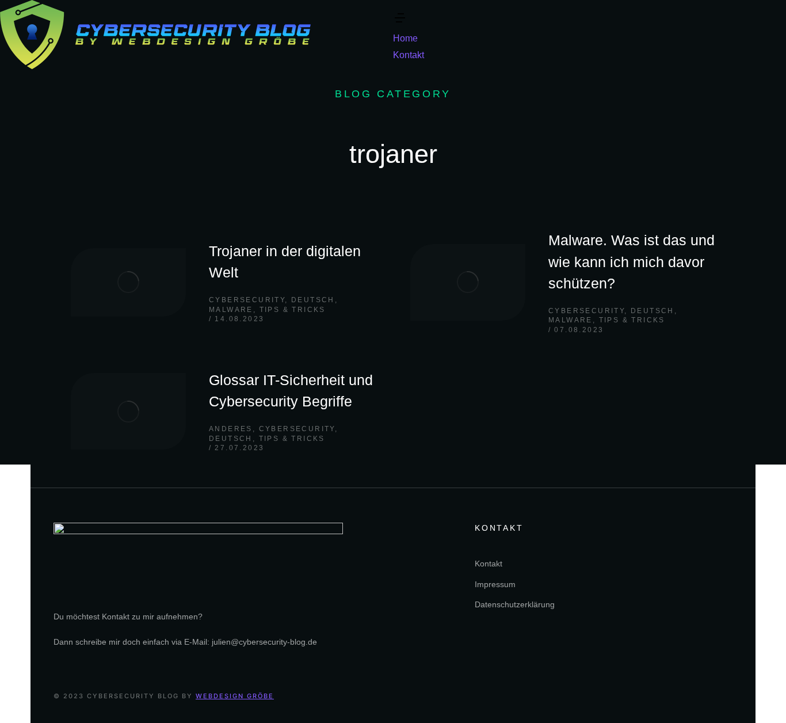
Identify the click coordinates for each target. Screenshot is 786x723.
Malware (231, 310)
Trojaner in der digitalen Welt (285, 262)
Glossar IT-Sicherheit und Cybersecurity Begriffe (291, 391)
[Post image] (128, 282)
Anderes (231, 429)
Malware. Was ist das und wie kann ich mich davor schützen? (631, 261)
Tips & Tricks (293, 310)
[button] (400, 21)
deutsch (313, 300)
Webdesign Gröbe (235, 696)
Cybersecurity (247, 300)
